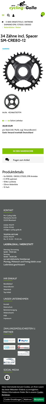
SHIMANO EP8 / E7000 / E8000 (17, 24)
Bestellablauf (8, 284)
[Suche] (8, 15)
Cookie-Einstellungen (12, 399)
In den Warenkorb (23, 151)
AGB (5, 315)
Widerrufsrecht (9, 313)
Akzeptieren (39, 399)
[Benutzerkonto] (13, 15)
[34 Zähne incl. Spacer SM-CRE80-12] (23, 71)
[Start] (3, 22)
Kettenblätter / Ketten (12, 27)
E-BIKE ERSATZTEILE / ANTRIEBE (19, 22)
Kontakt (6, 304)
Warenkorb (7, 289)
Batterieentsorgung (10, 310)
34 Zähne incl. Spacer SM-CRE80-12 (19, 38)
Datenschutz (8, 307)
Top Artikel (7, 292)
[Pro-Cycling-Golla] (23, 5)
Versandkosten (30, 130)
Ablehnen (28, 399)
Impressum (7, 318)
